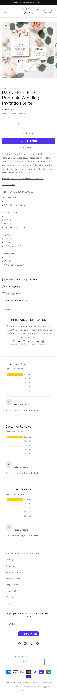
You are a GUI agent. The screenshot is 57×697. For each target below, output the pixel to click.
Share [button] (8, 309)
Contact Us (11, 603)
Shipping (5, 113)
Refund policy (48, 683)
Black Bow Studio (17, 683)
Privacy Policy (12, 591)
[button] (5, 11)
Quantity (5, 117)
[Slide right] (35, 84)
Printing (9, 559)
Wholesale (10, 597)
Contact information (29, 691)
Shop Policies (12, 584)
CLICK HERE (8, 184)
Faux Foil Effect (13, 578)
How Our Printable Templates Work (22, 553)
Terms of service (29, 687)
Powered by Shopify (32, 683)
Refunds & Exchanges (16, 572)
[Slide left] (22, 84)
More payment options (28, 147)
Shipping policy (44, 687)
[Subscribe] (48, 624)
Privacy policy (15, 687)
